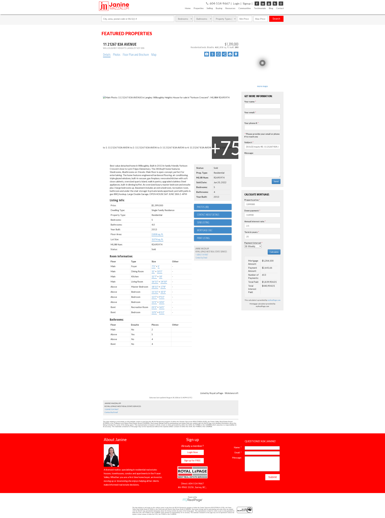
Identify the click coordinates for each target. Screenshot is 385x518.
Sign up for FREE (192, 460)
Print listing (203, 238)
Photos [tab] (116, 54)
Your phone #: (250, 123)
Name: (237, 447)
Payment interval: (252, 243)
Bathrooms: (117, 319)
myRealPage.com (274, 300)
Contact (280, 8)
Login (236, 3)
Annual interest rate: (254, 221)
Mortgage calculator (214, 230)
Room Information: (121, 256)
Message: (248, 153)
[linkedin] (263, 4)
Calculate (274, 252)
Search (276, 18)
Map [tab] (153, 54)
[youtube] (269, 4)
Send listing (203, 222)
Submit (272, 477)
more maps (262, 86)
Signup (247, 3)
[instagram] (281, 4)
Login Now (192, 452)
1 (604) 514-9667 (202, 254)
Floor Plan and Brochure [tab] (136, 54)
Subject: (248, 142)
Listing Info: (117, 200)
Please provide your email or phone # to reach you (262, 135)
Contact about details (208, 214)
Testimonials (260, 8)
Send (276, 181)
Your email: (249, 112)
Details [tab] (107, 54)
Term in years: (251, 232)
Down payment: (251, 210)
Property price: (251, 200)
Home (188, 8)
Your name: (249, 101)
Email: (237, 452)
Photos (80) (203, 207)
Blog (271, 8)
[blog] (275, 4)
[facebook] (257, 4)
